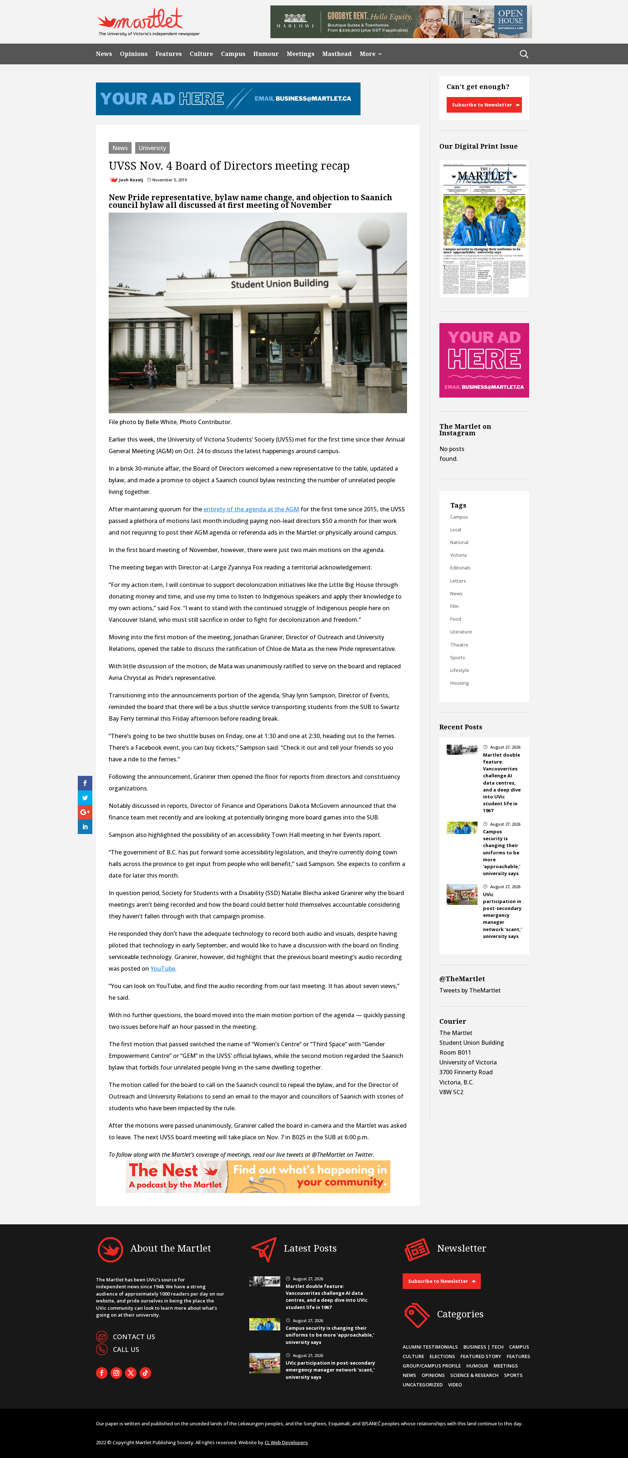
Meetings (300, 54)
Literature (461, 631)
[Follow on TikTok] (145, 1373)
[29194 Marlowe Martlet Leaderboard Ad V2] (401, 36)
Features (169, 54)
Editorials (460, 567)
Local (455, 529)
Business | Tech (483, 1347)
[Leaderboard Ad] (228, 113)
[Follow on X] (131, 1373)
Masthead (337, 54)
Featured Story (480, 1356)
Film (454, 606)
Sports (457, 657)
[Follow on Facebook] (102, 1373)
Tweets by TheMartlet (470, 990)
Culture (201, 54)
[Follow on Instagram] (116, 1373)
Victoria (458, 555)
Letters (458, 580)
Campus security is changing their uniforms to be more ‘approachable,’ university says (501, 852)
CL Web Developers (286, 1442)
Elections (442, 1356)
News (104, 54)
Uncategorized (423, 1384)
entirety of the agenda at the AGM (251, 509)
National (459, 542)
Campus (233, 54)
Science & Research (474, 1375)
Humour (266, 54)
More (367, 54)
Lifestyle (459, 670)
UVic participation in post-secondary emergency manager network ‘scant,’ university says (502, 915)
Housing (459, 683)
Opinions (134, 54)
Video (455, 1384)
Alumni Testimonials (430, 1347)
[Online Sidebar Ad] (484, 395)
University (152, 148)
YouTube (162, 968)
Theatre (459, 644)
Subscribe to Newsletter (482, 104)
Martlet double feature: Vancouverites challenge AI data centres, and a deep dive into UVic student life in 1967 (502, 783)
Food (455, 619)
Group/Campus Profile (432, 1365)
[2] (258, 1191)
